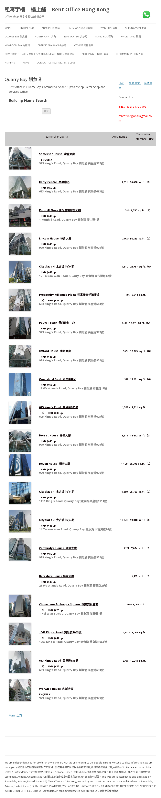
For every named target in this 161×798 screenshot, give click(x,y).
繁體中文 (135, 83)
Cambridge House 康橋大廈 (58, 548)
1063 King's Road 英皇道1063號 (60, 632)
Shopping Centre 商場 (95, 54)
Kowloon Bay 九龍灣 (17, 45)
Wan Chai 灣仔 (109, 28)
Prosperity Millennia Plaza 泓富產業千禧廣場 (69, 295)
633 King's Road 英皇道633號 (58, 660)
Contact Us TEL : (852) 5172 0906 (56, 62)
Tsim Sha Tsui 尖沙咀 (75, 36)
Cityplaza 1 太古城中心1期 (56, 491)
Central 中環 (26, 28)
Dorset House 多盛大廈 (55, 435)
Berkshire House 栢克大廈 (56, 576)
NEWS (26, 62)
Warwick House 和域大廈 (56, 689)
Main (8, 28)
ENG (121, 83)
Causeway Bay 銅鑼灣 (80, 28)
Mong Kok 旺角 (104, 36)
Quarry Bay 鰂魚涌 (16, 36)
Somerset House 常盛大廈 (57, 154)
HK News (10, 62)
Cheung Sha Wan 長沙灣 (52, 45)
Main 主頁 (15, 715)
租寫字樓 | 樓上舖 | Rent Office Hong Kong (57, 9)
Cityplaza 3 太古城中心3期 (56, 520)
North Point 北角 (45, 36)
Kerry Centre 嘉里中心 (54, 182)
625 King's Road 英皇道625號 (58, 407)
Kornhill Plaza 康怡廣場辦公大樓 (60, 210)
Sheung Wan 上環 (135, 28)
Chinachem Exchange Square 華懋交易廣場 (68, 604)
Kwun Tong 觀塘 (131, 36)
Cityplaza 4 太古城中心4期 (56, 266)
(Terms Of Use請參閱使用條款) (102, 791)
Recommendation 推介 (129, 54)
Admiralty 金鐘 (51, 28)
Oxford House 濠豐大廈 (55, 351)
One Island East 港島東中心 (57, 379)
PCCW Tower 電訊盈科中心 (57, 323)
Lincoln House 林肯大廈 (55, 238)
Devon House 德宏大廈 (54, 463)
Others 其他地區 (83, 45)
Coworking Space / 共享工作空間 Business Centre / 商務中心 (39, 54)
